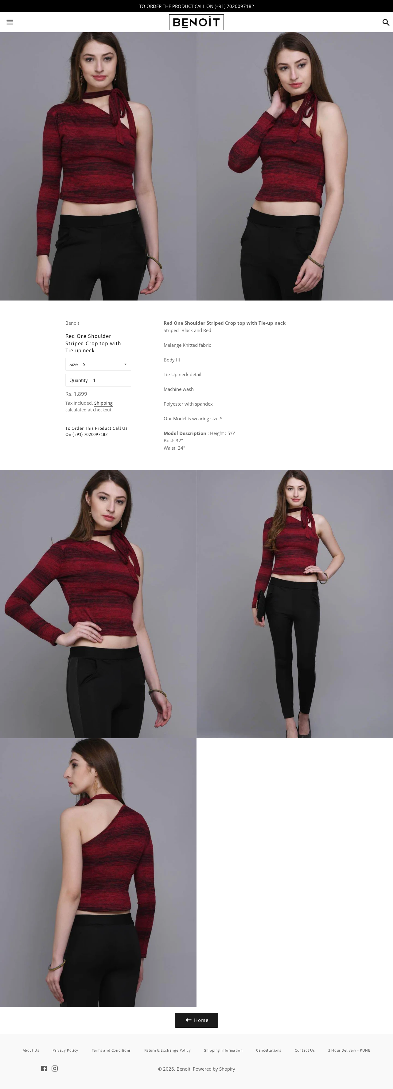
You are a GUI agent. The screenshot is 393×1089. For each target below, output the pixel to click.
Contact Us (305, 1050)
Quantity (78, 380)
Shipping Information (223, 1050)
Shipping (103, 403)
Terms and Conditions (111, 1050)
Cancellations (268, 1050)
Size (73, 364)
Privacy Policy (65, 1050)
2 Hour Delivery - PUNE (349, 1050)
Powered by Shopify (214, 1069)
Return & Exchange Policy (167, 1050)
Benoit (183, 1069)
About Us (31, 1050)
